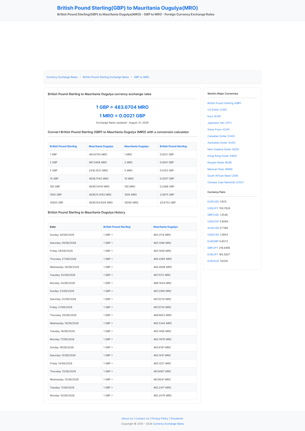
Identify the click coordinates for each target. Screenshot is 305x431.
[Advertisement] (152, 45)
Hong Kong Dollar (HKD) (222, 155)
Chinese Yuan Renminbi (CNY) (225, 182)
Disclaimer (177, 418)
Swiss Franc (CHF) (218, 129)
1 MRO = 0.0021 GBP (122, 115)
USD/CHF (213, 221)
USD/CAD (213, 234)
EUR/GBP (213, 241)
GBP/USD (213, 214)
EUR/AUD (213, 261)
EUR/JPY (212, 254)
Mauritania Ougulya (101, 146)
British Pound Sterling (63, 146)
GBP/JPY (212, 247)
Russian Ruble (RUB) (219, 162)
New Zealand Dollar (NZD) (223, 149)
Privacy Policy (159, 418)
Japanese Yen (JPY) (219, 122)
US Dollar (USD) (217, 109)
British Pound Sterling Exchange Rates (106, 77)
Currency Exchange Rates (62, 77)
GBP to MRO (141, 77)
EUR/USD (213, 201)
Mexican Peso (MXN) (220, 169)
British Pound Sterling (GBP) (224, 103)
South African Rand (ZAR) (222, 175)
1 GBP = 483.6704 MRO (122, 107)
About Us (127, 418)
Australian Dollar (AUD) (221, 142)
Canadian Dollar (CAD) (221, 136)
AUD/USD (213, 227)
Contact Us (142, 418)
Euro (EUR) (214, 116)
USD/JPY (212, 208)
